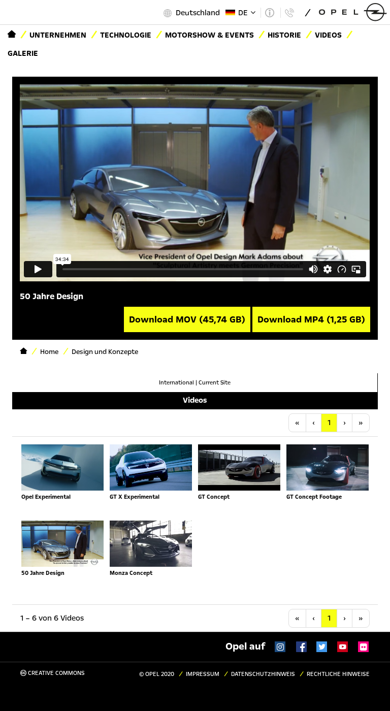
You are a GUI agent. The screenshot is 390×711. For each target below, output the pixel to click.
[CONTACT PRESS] (289, 13)
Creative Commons (55, 673)
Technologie (125, 35)
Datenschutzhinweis (263, 674)
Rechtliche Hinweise (338, 674)
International (176, 382)
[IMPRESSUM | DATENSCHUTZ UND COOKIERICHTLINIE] (269, 13)
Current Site (215, 382)
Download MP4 (311, 319)
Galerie (23, 53)
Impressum (202, 674)
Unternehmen (57, 35)
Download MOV (187, 319)
